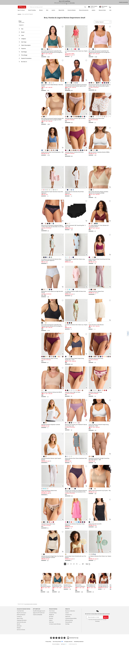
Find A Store (52, 610)
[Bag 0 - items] (110, 7)
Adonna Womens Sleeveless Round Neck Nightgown (74, 192)
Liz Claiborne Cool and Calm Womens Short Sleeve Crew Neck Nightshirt (51, 259)
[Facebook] (56, 638)
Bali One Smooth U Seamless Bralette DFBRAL (99, 152)
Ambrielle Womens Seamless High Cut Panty (75, 118)
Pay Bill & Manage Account (39, 610)
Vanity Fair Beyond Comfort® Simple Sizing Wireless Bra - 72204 (99, 425)
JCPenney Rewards (21, 614)
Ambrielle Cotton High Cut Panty (72, 392)
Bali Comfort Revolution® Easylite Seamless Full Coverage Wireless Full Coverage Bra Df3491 (52, 119)
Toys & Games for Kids (28, 604)
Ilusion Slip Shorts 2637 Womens (96, 324)
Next (87, 564)
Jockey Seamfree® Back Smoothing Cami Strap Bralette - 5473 (99, 259)
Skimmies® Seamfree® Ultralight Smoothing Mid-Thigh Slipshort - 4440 (99, 459)
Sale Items (35, 604)
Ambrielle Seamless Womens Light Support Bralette (51, 459)
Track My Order (20, 610)
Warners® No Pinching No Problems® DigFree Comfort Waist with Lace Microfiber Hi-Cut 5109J (52, 226)
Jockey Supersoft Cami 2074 (95, 524)
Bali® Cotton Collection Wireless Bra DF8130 (51, 392)
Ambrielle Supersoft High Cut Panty (49, 358)
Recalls (18, 624)
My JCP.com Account (21, 612)
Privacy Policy (48, 641)
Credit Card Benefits (37, 614)
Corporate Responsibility (70, 618)
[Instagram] (54, 638)
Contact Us (19, 616)
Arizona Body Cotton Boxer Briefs (96, 118)
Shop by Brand (68, 622)
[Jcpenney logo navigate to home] (22, 7)
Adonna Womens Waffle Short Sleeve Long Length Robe (75, 259)
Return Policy (20, 618)
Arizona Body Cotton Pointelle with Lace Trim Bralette (75, 556)
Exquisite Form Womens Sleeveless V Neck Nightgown (75, 524)
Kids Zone (51, 622)
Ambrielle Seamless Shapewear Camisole (50, 424)
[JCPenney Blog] (64, 638)
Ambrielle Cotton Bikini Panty (48, 524)
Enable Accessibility (123, 2)
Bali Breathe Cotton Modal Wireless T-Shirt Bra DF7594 (52, 85)
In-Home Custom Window (55, 624)
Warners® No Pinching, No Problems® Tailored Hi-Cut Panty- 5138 (76, 425)
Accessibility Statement (78, 641)
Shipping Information (22, 620)
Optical (50, 620)
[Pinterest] (59, 638)
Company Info (68, 614)
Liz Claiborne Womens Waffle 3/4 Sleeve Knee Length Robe (75, 292)
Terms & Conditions (56, 644)
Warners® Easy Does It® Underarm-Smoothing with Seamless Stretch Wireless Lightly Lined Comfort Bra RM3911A (76, 85)
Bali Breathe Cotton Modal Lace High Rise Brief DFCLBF (52, 292)
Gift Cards (19, 625)
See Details (97, 621)
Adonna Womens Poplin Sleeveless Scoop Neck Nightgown (52, 192)
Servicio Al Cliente (21, 629)
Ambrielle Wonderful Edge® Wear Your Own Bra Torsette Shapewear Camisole (52, 556)
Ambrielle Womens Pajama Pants (96, 291)
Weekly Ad (51, 614)
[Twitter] (51, 638)
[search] (85, 7)
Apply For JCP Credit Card (38, 612)
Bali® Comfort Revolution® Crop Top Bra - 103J (99, 490)
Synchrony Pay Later (21, 622)
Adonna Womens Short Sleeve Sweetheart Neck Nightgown (76, 459)
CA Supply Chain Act (68, 641)
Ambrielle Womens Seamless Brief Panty (74, 152)
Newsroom (67, 616)
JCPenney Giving (69, 620)
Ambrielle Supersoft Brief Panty (96, 358)
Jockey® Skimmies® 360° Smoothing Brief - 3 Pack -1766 (75, 226)
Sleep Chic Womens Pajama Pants (49, 490)
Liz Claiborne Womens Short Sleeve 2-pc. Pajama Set (76, 51)
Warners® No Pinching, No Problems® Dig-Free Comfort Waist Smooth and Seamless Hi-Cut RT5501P (76, 491)
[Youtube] (62, 638)
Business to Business (70, 610)
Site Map (67, 624)
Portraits (51, 618)
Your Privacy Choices (57, 641)
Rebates (19, 627)
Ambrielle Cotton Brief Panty (95, 392)
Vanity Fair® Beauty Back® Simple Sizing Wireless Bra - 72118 (74, 359)
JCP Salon (51, 616)
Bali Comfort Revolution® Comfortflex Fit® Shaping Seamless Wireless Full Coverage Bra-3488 (51, 51)
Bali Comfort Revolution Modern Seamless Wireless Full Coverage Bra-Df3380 (98, 192)
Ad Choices (63, 644)
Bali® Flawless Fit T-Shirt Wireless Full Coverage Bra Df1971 (99, 226)
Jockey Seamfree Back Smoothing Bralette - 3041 (52, 152)
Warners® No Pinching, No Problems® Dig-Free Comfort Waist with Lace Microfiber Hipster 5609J (100, 85)
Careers (67, 612)
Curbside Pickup (53, 612)
